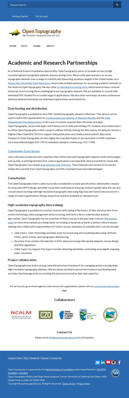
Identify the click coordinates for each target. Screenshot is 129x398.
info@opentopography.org (63, 337)
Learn (36, 46)
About (50, 46)
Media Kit (34, 358)
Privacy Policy (83, 383)
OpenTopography (41, 31)
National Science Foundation (60, 369)
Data (24, 46)
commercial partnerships (106, 286)
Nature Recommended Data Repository (29, 83)
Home (12, 46)
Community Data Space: (24, 151)
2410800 (12, 373)
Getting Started (20, 16)
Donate (45, 358)
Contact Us (56, 358)
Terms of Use (68, 383)
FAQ (26, 358)
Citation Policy (15, 358)
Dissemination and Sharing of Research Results (71, 117)
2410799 (101, 369)
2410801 (23, 373)
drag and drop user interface (55, 164)
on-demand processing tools (72, 86)
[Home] (14, 32)
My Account (42, 16)
